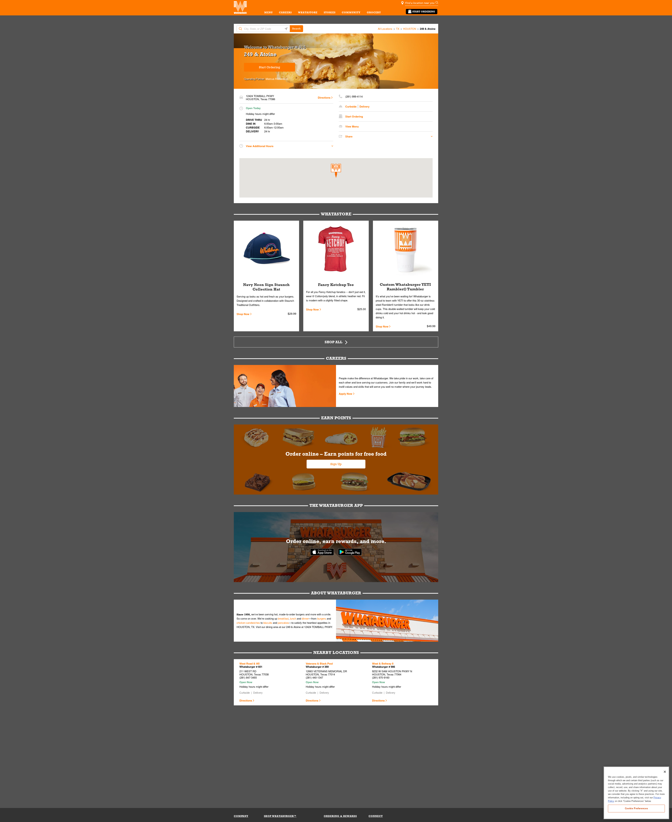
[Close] (665, 772)
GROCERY (374, 12)
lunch (293, 618)
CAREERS (285, 12)
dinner (305, 618)
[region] (636, 792)
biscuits (267, 622)
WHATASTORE (307, 12)
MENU (268, 12)
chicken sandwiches (248, 622)
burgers (321, 618)
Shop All (333, 342)
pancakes (283, 622)
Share (348, 136)
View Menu (352, 126)
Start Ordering (423, 11)
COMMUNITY (351, 12)
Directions (324, 97)
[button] (336, 171)
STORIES (329, 12)
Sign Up (336, 464)
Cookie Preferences (636, 808)
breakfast (283, 618)
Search (296, 28)
